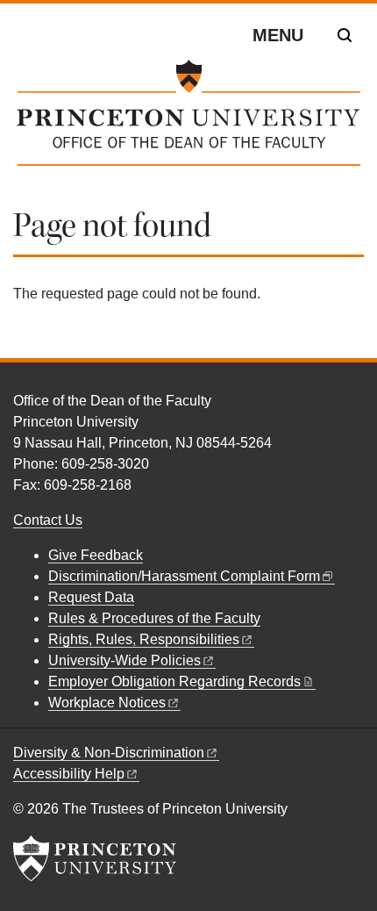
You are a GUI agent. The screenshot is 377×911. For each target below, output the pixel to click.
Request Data (91, 597)
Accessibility (68, 773)
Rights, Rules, (143, 639)
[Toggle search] (344, 35)
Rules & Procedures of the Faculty (154, 618)
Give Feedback (95, 555)
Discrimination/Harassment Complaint (184, 576)
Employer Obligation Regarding (174, 681)
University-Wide (124, 660)
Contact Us (47, 520)
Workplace (107, 702)
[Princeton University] (94, 858)
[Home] (188, 120)
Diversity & (108, 752)
